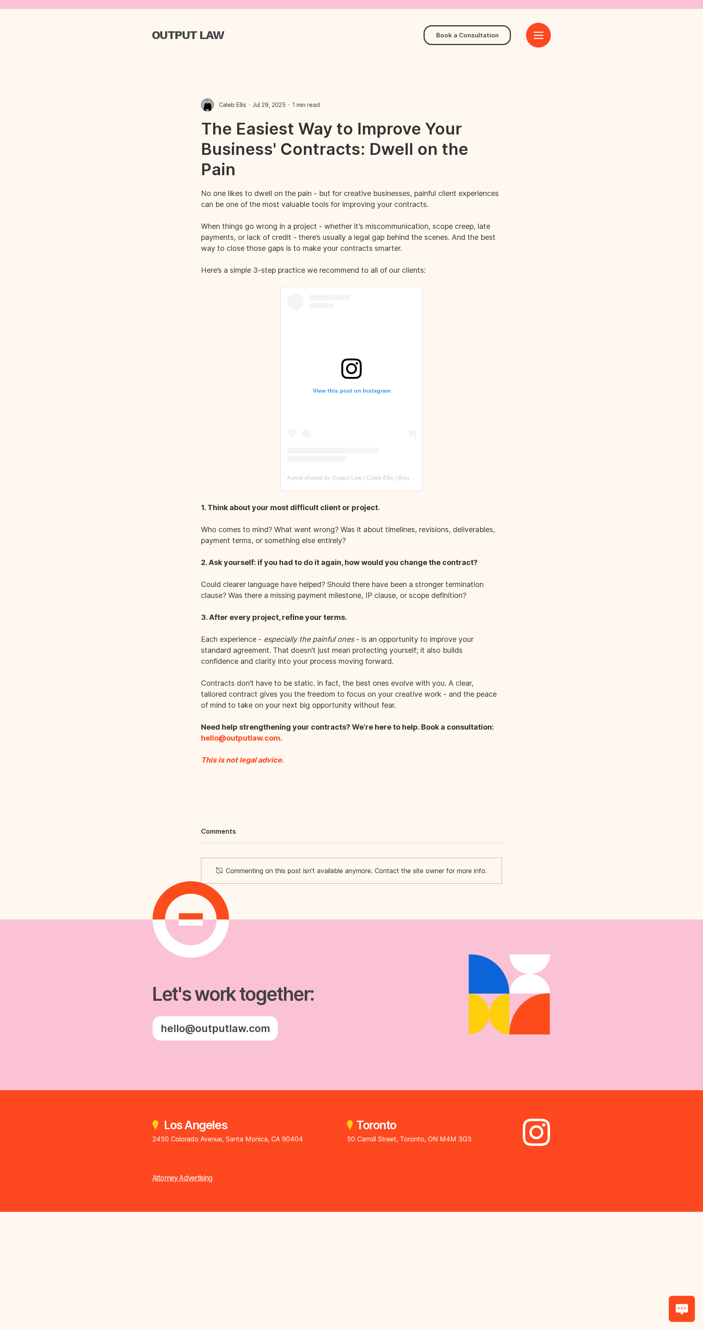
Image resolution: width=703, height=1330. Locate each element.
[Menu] (538, 35)
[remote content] (351, 389)
